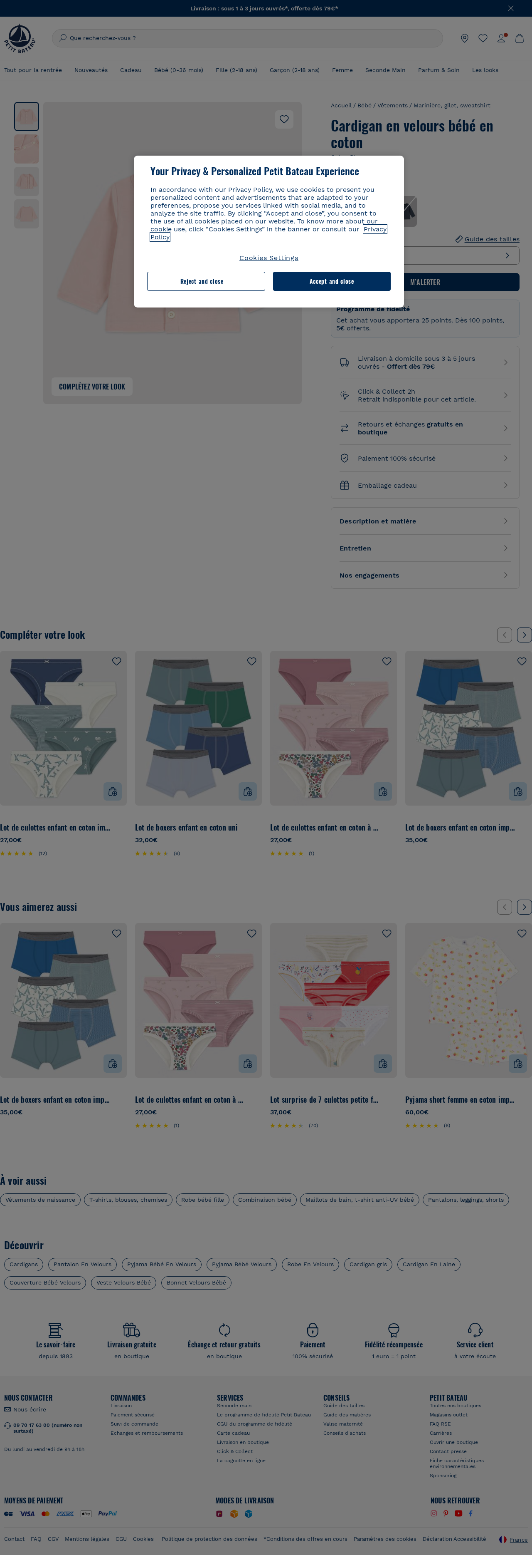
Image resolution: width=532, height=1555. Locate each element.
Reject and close (202, 281)
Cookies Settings (268, 258)
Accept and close (332, 281)
